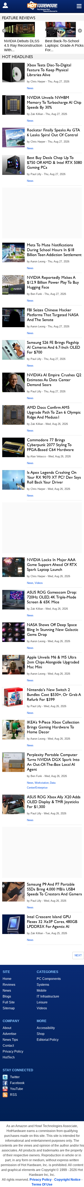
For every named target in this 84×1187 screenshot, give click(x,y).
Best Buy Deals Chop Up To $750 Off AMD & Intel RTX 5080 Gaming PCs (54, 162)
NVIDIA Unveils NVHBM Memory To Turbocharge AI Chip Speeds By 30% (54, 102)
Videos (39, 582)
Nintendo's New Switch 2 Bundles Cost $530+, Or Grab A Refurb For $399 (54, 694)
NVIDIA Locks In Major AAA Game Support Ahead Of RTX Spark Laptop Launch (52, 564)
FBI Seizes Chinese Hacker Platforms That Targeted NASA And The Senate (52, 314)
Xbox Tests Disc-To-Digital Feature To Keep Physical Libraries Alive (49, 70)
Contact (8, 1045)
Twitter (15, 1077)
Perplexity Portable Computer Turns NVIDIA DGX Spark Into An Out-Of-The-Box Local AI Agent (53, 762)
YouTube (16, 1089)
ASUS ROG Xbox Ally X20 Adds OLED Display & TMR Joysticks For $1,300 (54, 801)
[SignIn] (8, 5)
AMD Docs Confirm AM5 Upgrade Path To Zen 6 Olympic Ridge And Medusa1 (54, 412)
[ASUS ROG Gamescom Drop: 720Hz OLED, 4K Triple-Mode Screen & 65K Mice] (13, 599)
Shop (40, 1034)
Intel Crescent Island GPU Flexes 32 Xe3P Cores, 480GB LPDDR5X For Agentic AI (52, 921)
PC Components (49, 978)
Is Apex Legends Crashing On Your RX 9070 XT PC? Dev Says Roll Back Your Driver (54, 477)
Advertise (9, 1034)
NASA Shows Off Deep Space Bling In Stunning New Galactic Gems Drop (52, 629)
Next (78, 955)
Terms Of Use (42, 1184)
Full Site (9, 1002)
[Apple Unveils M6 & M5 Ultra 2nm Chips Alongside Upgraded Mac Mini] (13, 664)
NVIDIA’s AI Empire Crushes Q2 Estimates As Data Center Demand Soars (54, 379)
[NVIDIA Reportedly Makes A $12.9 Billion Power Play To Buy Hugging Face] (13, 285)
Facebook (17, 1083)
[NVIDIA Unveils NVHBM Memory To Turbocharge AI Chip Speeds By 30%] (13, 105)
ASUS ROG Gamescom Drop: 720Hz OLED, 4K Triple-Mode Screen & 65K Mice (51, 597)
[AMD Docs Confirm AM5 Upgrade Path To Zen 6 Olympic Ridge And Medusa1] (13, 415)
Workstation (42, 782)
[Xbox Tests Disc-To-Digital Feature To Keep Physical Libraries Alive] (13, 72)
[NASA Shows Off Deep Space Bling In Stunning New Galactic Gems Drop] (13, 632)
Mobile (41, 990)
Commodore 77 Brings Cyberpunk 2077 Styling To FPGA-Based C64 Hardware (50, 444)
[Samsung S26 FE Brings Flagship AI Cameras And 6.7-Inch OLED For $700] (13, 350)
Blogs (7, 996)
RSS (13, 1094)
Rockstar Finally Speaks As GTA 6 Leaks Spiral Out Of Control (53, 132)
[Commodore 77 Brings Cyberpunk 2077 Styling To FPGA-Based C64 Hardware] (13, 447)
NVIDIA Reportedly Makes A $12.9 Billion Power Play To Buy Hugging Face (53, 282)
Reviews (9, 984)
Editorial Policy (48, 1039)
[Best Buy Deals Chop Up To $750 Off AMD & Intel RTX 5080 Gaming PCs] (13, 165)
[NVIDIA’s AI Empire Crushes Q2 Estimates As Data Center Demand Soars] (13, 382)
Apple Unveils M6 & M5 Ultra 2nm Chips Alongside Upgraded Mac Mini (53, 662)
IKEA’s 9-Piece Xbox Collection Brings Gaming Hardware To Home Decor (53, 727)
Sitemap (9, 1008)
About (7, 1028)
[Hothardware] (42, 6)
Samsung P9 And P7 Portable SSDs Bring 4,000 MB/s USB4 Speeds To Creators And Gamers (54, 889)
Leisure (42, 1002)
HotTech (9, 1057)
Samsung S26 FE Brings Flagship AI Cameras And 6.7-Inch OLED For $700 (53, 347)
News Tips (10, 1039)
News (30, 88)
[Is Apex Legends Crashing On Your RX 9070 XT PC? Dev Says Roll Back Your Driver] (13, 480)
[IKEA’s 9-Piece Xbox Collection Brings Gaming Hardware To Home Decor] (13, 729)
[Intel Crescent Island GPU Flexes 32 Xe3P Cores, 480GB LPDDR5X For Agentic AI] (13, 924)
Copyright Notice (67, 1179)
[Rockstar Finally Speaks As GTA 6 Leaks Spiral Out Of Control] (13, 137)
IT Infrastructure (48, 996)
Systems (43, 984)
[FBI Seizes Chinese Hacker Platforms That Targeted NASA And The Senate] (13, 317)
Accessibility (46, 1028)
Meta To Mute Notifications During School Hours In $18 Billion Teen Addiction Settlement (54, 249)
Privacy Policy (13, 1051)
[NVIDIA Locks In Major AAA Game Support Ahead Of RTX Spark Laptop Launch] (13, 567)
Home (7, 978)
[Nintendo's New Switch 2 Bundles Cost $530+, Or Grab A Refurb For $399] (13, 697)
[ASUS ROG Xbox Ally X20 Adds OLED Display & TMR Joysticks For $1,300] (13, 804)
